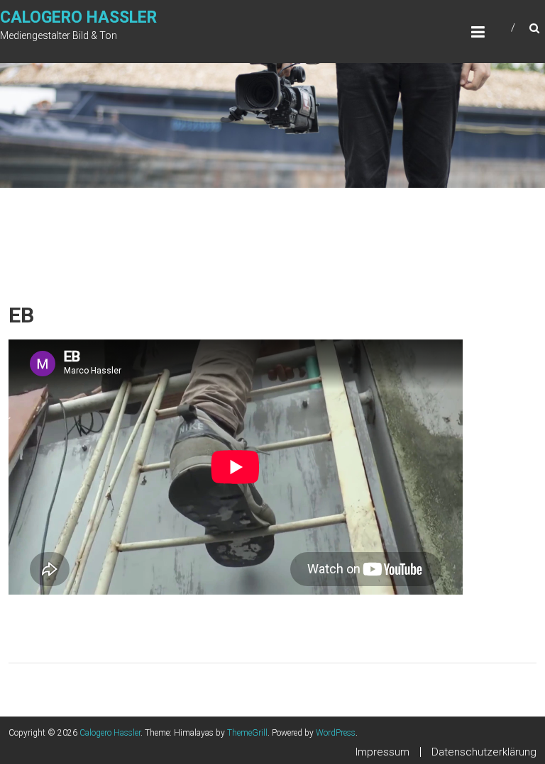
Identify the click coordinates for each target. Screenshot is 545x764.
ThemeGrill (247, 733)
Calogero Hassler (78, 17)
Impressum (382, 752)
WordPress (336, 733)
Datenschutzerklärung (483, 752)
